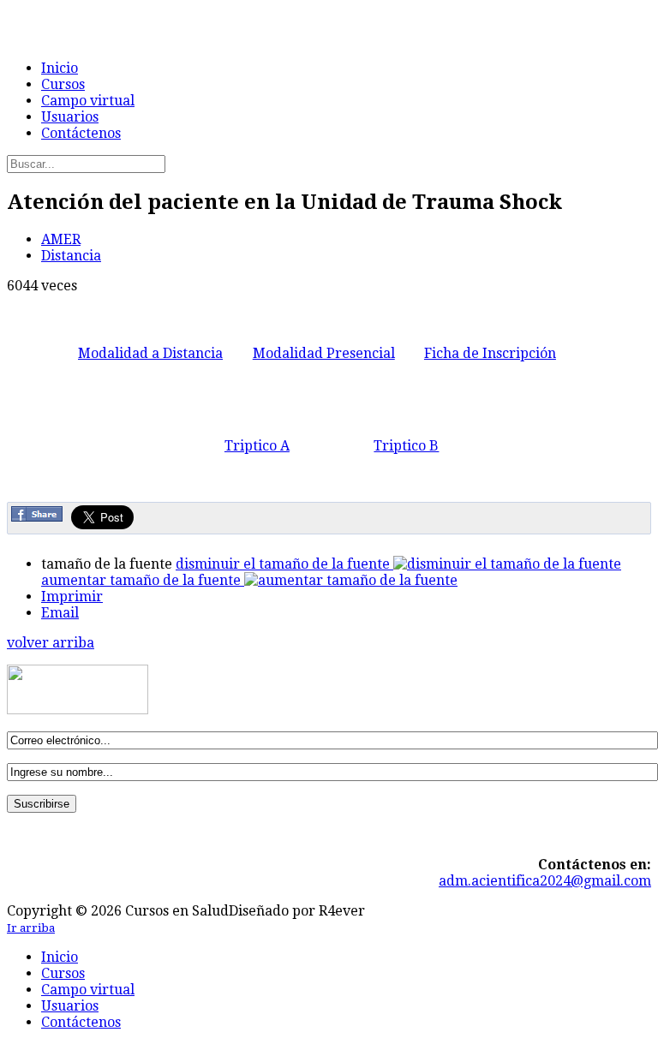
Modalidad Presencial (324, 353)
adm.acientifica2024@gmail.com (545, 881)
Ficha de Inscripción (490, 353)
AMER (61, 239)
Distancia (71, 256)
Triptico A (257, 446)
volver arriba (50, 643)
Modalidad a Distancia (150, 353)
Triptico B (406, 446)
